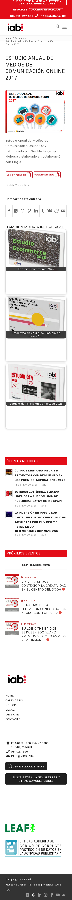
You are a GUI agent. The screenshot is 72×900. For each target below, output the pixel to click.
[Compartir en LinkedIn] (36, 211)
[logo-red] (16, 27)
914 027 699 (19, 751)
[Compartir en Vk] (49, 211)
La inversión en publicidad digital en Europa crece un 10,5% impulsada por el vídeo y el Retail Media (40, 521)
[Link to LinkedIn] (40, 895)
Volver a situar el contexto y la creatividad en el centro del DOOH (43, 585)
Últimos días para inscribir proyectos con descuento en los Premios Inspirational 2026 (39, 475)
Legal (10, 709)
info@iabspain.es (24, 756)
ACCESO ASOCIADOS (46, 9)
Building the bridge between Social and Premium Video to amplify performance (43, 634)
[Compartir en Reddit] (56, 211)
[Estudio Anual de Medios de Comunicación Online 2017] (35, 111)
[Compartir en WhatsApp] (22, 211)
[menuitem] (37, 2)
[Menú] (64, 27)
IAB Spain (12, 714)
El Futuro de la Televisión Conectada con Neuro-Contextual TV (44, 609)
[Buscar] (56, 27)
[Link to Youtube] (58, 895)
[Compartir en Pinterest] (29, 211)
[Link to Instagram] (46, 895)
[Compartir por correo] (63, 211)
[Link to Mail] (64, 895)
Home (9, 695)
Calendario (14, 700)
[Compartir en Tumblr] (43, 211)
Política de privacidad (41, 884)
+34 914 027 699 (21, 16)
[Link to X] (28, 895)
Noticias (11, 705)
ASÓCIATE (20, 9)
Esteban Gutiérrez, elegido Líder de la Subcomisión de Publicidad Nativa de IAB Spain (38, 496)
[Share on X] (16, 211)
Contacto (13, 719)
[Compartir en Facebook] (9, 211)
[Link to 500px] (34, 895)
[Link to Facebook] (52, 895)
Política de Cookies (16, 884)
